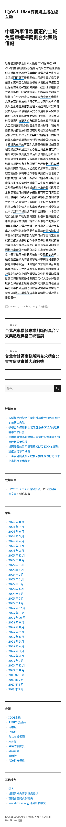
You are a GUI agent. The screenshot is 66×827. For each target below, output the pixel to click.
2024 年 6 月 (16, 636)
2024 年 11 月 (16, 613)
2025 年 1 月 (15, 603)
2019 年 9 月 (16, 680)
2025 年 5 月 (16, 584)
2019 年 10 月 (16, 675)
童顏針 (12, 755)
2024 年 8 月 (16, 627)
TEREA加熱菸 (17, 722)
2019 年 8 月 (16, 684)
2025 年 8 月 (16, 570)
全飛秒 (12, 732)
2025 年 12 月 (16, 555)
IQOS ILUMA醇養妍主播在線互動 (22, 816)
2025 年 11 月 (16, 560)
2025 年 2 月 (16, 598)
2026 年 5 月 (16, 536)
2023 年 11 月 (16, 670)
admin (13, 306)
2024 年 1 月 (16, 660)
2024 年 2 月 (16, 656)
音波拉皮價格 (16, 760)
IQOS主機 (14, 717)
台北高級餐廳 (16, 736)
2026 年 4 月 (16, 541)
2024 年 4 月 (16, 646)
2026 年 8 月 (16, 522)
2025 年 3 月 (16, 593)
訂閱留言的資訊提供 (20, 798)
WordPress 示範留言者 (25, 489)
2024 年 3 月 (16, 651)
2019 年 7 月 (15, 689)
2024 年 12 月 (16, 608)
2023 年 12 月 (16, 665)
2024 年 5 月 (16, 641)
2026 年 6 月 (16, 531)
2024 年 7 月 (16, 632)
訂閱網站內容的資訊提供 (23, 793)
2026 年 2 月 (16, 550)
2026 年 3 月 (16, 546)
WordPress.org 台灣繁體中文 (27, 803)
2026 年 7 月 (16, 527)
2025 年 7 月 (16, 574)
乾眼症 (12, 727)
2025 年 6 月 (16, 579)
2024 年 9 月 (16, 622)
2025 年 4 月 (16, 589)
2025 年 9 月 (16, 565)
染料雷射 (45, 306)
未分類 (12, 741)
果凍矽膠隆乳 (16, 746)
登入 (11, 788)
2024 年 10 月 (16, 617)
